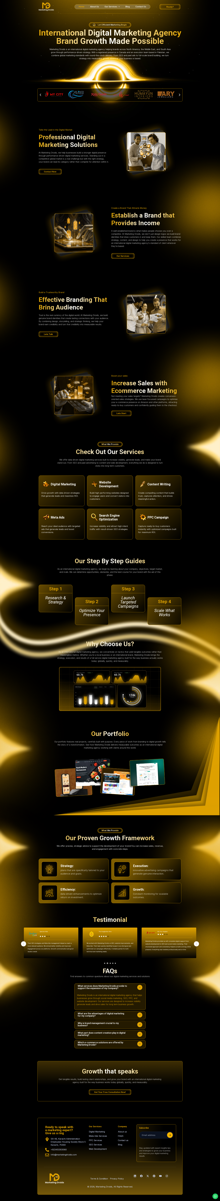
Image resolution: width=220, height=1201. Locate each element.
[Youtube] (160, 1176)
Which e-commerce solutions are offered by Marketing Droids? (100, 1043)
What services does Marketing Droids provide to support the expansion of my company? (102, 987)
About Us (94, 7)
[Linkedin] (135, 1176)
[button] (112, 7)
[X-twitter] (147, 1176)
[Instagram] (166, 1176)
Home (81, 7)
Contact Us (140, 7)
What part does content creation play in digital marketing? (101, 1033)
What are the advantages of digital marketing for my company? (101, 1014)
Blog (127, 7)
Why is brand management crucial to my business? (98, 1024)
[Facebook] (141, 1176)
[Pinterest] (154, 1176)
